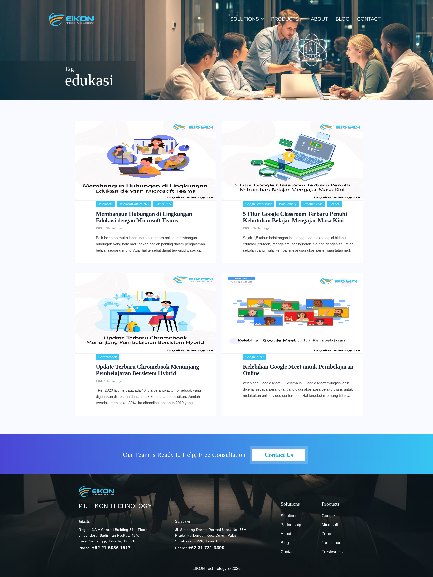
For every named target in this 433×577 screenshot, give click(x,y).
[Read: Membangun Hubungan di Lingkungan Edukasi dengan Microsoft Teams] (145, 160)
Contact (369, 19)
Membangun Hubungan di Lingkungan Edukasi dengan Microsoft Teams (144, 217)
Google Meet (254, 357)
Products (285, 19)
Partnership (291, 525)
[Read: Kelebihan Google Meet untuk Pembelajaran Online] (292, 313)
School (334, 204)
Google (328, 516)
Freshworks (332, 552)
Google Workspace (258, 204)
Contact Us (279, 455)
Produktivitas (312, 204)
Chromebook (107, 357)
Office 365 (163, 204)
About (319, 19)
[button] (246, 19)
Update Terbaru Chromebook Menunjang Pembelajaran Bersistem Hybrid (147, 369)
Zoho (326, 534)
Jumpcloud (331, 543)
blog (343, 19)
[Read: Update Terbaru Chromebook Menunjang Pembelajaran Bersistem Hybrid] (145, 313)
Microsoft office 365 (134, 204)
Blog (285, 543)
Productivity (287, 204)
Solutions (244, 19)
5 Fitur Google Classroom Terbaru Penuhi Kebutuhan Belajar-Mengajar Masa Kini (295, 217)
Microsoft (105, 204)
